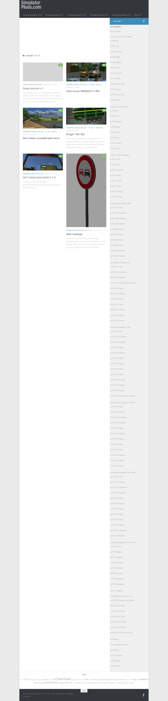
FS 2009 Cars (117, 207)
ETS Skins (116, 137)
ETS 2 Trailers (117, 191)
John (114, 679)
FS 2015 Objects (118, 433)
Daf (41, 680)
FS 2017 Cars (117, 476)
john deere (120, 679)
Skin (79, 682)
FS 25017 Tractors (119, 530)
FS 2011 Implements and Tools (124, 283)
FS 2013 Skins (117, 369)
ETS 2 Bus (116, 159)
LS (126, 679)
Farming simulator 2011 (54, 15)
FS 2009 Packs (118, 234)
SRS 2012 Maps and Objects (123, 600)
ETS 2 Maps (116, 175)
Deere (45, 679)
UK (115, 683)
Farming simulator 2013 (76, 15)
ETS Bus (115, 111)
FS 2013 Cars (117, 331)
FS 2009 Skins (117, 240)
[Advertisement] (64, 36)
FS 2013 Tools (117, 374)
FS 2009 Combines (119, 213)
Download (63, 679)
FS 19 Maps (116, 552)
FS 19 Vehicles (118, 579)
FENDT (94, 680)
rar (71, 682)
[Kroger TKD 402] (86, 116)
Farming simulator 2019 (121, 15)
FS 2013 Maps (117, 347)
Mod (36, 682)
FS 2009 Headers (119, 218)
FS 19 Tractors (118, 562)
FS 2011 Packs (118, 299)
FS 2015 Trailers (118, 460)
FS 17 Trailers (117, 591)
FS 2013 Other (118, 358)
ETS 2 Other (117, 180)
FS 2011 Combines (119, 272)
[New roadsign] (86, 190)
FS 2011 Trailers (96, 128)
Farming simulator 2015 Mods (124, 402)
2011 (21, 680)
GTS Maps (116, 661)
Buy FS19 (138, 15)
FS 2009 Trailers (118, 256)
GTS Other (116, 666)
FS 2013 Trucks (118, 390)
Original (61, 683)
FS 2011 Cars (117, 267)
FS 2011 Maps (50, 131)
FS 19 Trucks (117, 573)
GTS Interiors (117, 655)
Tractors (115, 639)
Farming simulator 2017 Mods (124, 472)
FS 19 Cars (116, 546)
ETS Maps (116, 127)
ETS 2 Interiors (118, 170)
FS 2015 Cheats (118, 412)
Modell (54, 682)
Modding (41, 683)
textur (95, 683)
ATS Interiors (117, 51)
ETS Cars (115, 116)
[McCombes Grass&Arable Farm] (43, 118)
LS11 (130, 679)
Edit (86, 679)
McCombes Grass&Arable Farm (41, 138)
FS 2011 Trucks (95, 84)
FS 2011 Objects (118, 293)
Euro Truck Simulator (120, 106)
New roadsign (74, 234)
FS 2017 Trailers (118, 525)
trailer (112, 683)
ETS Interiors (117, 121)
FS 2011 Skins (117, 304)
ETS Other (116, 132)
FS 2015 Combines (119, 417)
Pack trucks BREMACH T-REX (83, 91)
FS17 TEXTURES (118, 536)
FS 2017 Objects (118, 503)
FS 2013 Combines (119, 337)
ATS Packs (116, 68)
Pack (67, 682)
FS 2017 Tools (117, 519)
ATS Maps (116, 57)
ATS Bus (115, 41)
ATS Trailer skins (118, 84)
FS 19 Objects (117, 557)
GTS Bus (115, 650)
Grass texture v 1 (33, 88)
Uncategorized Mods (32, 84)
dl (54, 679)
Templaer (90, 683)
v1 (128, 683)
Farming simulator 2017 (99, 15)
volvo (132, 683)
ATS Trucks (116, 100)
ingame (109, 679)
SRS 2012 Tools (118, 616)
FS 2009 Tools (117, 245)
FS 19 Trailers (117, 568)
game (98, 680)
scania (75, 683)
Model (48, 682)
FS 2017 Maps (117, 498)
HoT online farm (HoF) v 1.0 (39, 177)
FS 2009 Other (118, 229)
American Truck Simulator (122, 36)
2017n (27, 679)
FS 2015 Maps (117, 428)
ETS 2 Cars (116, 164)
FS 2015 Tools (117, 449)
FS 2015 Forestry (119, 423)
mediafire (143, 679)
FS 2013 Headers (119, 342)
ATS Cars (115, 46)
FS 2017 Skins (117, 514)
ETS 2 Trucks (117, 197)
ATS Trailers (116, 89)
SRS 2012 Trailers (119, 627)
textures (106, 683)
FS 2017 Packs (118, 509)
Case (35, 680)
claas (38, 680)
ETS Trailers (116, 143)
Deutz (50, 680)
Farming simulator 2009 (32, 15)
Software (83, 683)
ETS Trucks (116, 148)
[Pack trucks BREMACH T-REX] (86, 71)
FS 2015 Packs (118, 439)
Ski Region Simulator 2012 (122, 596)
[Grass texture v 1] (43, 71)
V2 (130, 683)
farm (90, 680)
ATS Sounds (117, 73)
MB (138, 680)
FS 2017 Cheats (118, 482)
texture (100, 683)
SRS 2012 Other (118, 606)
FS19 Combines (118, 584)
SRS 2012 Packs (118, 611)
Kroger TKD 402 (75, 134)
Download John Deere (77, 680)
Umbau (119, 683)
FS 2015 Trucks (118, 466)
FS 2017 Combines (119, 487)
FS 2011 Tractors (119, 310)
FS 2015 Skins (117, 444)
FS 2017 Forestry (119, 493)
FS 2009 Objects (118, 224)
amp (32, 680)
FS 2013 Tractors (119, 380)
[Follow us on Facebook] (143, 21)
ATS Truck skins (118, 94)
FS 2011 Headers (119, 277)
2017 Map (116, 31)
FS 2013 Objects (118, 353)
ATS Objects (117, 62)
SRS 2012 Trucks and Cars (122, 632)
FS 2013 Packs (118, 363)
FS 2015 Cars (117, 406)
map (134, 679)
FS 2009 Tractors (119, 250)
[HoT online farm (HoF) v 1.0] (43, 162)
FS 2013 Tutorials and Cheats (123, 396)
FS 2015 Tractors (119, 455)
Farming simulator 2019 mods (124, 542)
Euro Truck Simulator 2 (121, 155)
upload (125, 683)
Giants (103, 679)
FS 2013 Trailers (118, 385)
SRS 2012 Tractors (119, 622)
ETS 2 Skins (116, 186)
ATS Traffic (116, 78)
